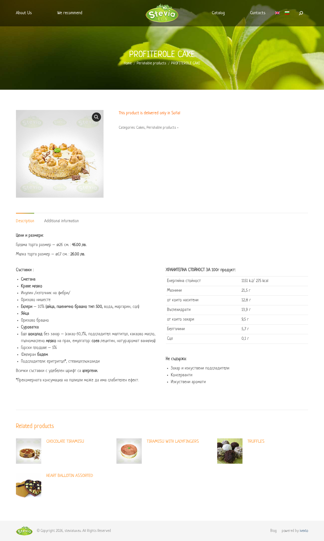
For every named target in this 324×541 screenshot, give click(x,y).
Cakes (140, 128)
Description (25, 221)
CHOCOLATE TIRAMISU (65, 441)
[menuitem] (24, 13)
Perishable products (161, 128)
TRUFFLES (256, 441)
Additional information (61, 221)
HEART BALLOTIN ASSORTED (69, 475)
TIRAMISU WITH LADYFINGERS (173, 441)
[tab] (25, 219)
